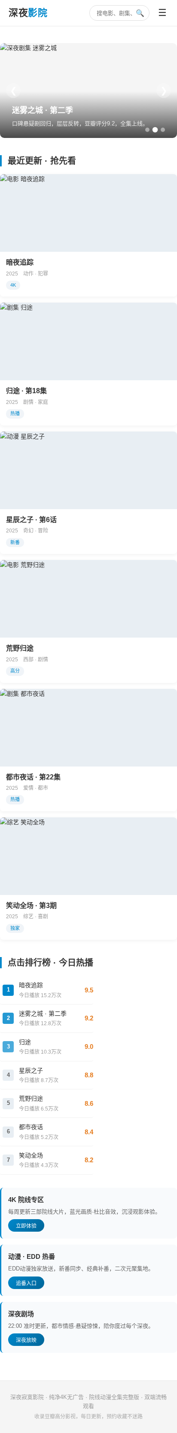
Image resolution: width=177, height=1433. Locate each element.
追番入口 (26, 1283)
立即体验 (26, 1226)
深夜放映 (26, 1340)
